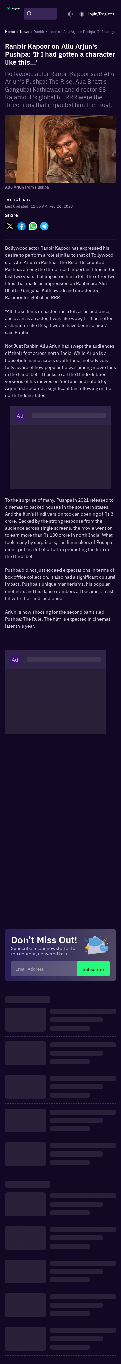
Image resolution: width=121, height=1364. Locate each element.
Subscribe (93, 969)
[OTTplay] (13, 14)
